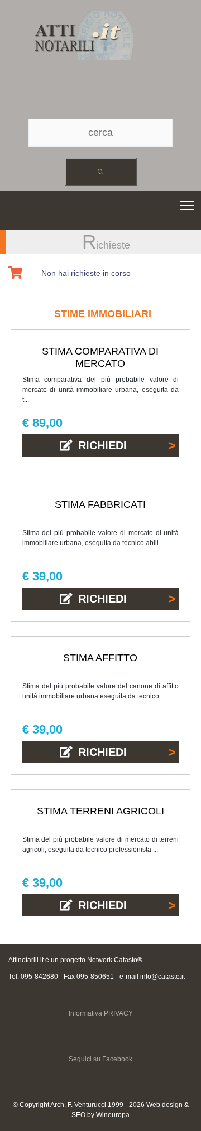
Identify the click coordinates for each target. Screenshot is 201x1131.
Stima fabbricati (100, 504)
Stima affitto (100, 657)
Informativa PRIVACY (101, 1013)
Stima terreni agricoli (100, 811)
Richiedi (102, 445)
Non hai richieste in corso (86, 273)
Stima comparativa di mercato (100, 357)
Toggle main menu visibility (187, 205)
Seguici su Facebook (100, 1059)
